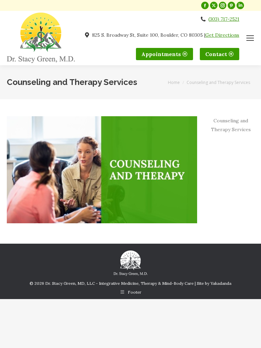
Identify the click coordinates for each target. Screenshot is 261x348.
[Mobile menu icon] (250, 38)
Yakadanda (220, 283)
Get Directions (222, 35)
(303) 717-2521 (223, 19)
